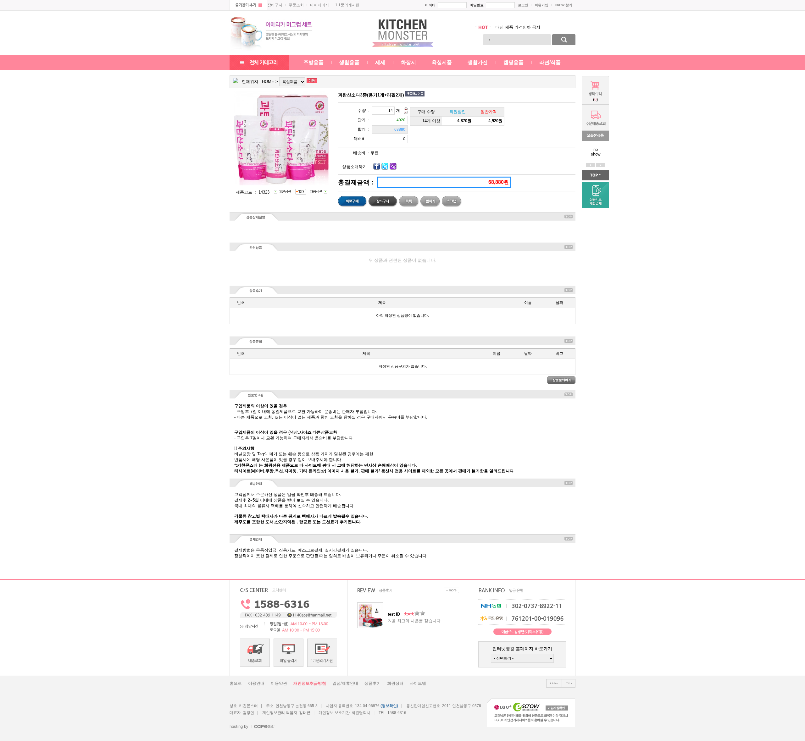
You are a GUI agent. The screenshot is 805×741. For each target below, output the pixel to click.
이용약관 (279, 683)
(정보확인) (389, 706)
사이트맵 (418, 683)
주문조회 (296, 5)
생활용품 (349, 62)
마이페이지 (319, 5)
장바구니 (274, 5)
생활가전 (478, 62)
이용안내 (256, 683)
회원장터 (395, 683)
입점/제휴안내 (345, 683)
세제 (380, 62)
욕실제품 (442, 62)
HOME (268, 81)
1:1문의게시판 (347, 5)
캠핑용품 (513, 62)
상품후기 (372, 683)
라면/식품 (550, 62)
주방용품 (313, 62)
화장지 (408, 62)
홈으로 (236, 683)
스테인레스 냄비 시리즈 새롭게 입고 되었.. (535, 27)
